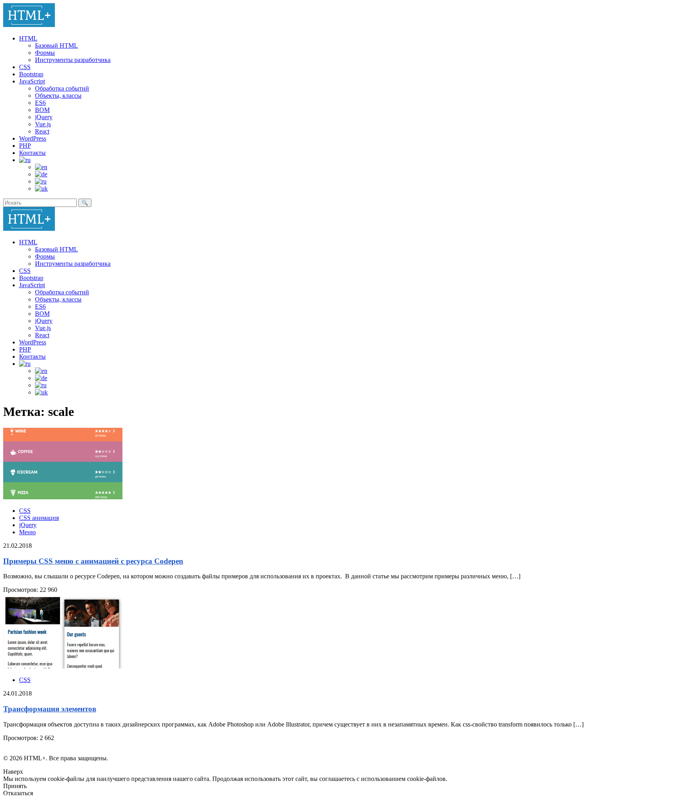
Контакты (32, 152)
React (42, 131)
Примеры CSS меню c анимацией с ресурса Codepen (93, 561)
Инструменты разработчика (73, 59)
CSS (25, 67)
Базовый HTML (56, 45)
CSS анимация (39, 517)
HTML (28, 38)
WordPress (32, 138)
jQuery (43, 117)
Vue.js (43, 124)
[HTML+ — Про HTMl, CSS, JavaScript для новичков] (29, 24)
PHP (25, 145)
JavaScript (32, 81)
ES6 (40, 102)
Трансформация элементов (49, 709)
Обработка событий (62, 88)
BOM (42, 109)
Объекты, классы (58, 95)
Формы (45, 52)
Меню (27, 532)
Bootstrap (31, 74)
